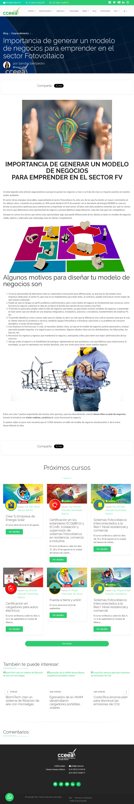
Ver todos (67, 643)
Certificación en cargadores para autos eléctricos (22, 607)
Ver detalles (14, 532)
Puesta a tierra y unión (65, 600)
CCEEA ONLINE (74, 11)
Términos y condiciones (83, 798)
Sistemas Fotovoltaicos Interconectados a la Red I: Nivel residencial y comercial (111, 525)
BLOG (94, 11)
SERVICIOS (60, 11)
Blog (5, 33)
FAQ (70, 798)
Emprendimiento (20, 33)
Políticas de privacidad (78, 801)
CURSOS (31, 11)
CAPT (116, 11)
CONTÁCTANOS (105, 11)
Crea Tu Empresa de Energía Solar (20, 518)
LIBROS (84, 11)
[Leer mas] (23, 678)
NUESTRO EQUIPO (45, 11)
